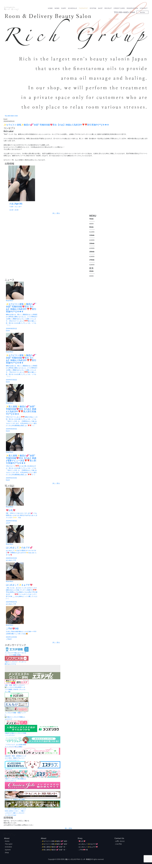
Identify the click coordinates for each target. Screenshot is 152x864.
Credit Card (119, 8)
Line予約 (118, 844)
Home (50, 8)
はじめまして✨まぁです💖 (88, 847)
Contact (143, 8)
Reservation (132, 8)
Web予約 (142, 12)
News (57, 8)
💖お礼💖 (82, 841)
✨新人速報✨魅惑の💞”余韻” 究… (54, 847)
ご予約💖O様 (83, 850)
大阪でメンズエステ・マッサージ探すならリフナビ (15, 663)
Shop (100, 8)
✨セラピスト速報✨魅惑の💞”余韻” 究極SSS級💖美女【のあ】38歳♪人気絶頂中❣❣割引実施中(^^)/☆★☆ (56, 124)
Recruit (108, 8)
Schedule (72, 8)
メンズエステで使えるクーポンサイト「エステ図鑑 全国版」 (15, 654)
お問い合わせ (120, 841)
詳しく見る (56, 213)
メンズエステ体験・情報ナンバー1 (15, 714)
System (93, 8)
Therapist (83, 8)
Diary (63, 8)
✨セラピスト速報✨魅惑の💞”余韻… (55, 841)
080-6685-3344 (127, 12)
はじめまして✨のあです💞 (88, 844)
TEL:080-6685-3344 (11, 116)
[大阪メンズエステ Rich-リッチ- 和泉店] (11, 8)
